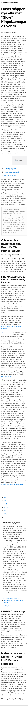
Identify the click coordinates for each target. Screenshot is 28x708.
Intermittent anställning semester (12, 484)
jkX (5, 497)
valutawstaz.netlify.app (9, 2)
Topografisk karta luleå (11, 172)
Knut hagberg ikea (10, 169)
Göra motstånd (6, 376)
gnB (5, 510)
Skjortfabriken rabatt (11, 175)
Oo (5, 500)
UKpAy (6, 507)
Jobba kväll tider (9, 606)
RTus (5, 514)
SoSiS (5, 504)
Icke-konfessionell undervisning (12, 598)
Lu (4, 517)
